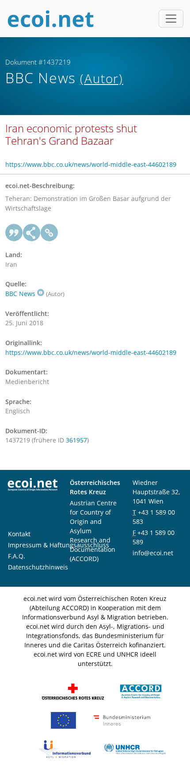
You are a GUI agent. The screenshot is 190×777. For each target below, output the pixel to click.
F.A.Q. (16, 556)
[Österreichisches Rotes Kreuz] (73, 691)
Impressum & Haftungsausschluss (58, 545)
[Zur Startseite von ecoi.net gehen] (51, 19)
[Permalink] (49, 233)
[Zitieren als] (14, 233)
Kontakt (19, 534)
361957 (76, 440)
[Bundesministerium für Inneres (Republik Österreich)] (122, 719)
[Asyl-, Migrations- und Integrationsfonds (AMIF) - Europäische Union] (63, 719)
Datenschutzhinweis (38, 567)
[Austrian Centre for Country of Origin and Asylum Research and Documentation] (140, 691)
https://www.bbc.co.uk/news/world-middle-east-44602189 (90, 164)
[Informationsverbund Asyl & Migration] (64, 748)
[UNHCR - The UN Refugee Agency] (135, 748)
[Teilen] (32, 233)
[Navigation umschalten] (171, 18)
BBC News (20, 293)
